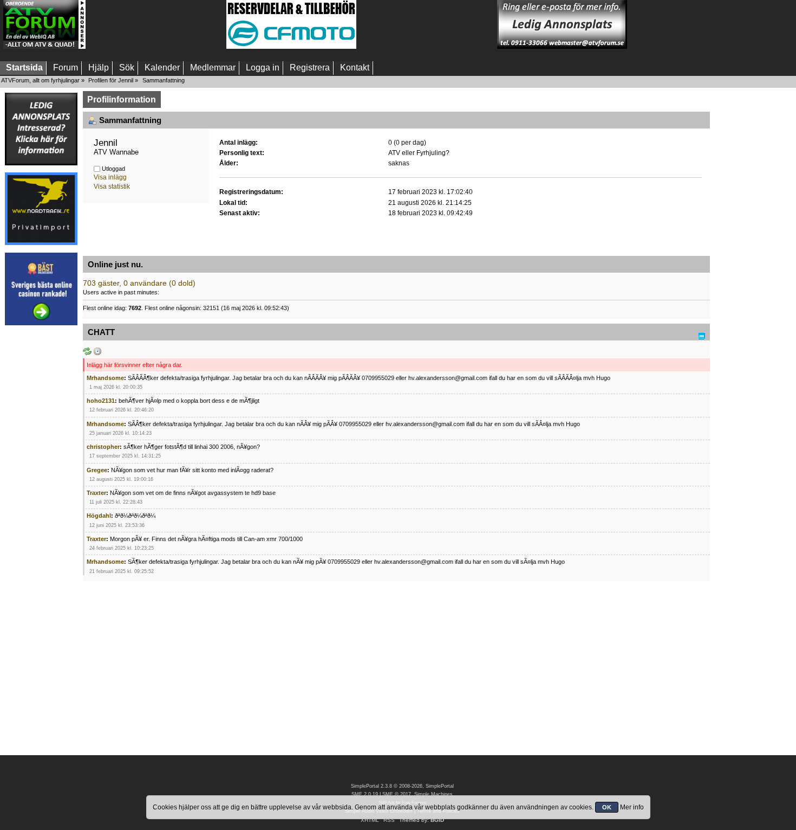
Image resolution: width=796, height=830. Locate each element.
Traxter (96, 493)
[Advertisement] (156, 24)
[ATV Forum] (44, 46)
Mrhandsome (105, 378)
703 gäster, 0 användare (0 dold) (139, 283)
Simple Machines (433, 794)
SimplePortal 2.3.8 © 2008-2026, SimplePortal (402, 786)
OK (606, 807)
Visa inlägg (110, 177)
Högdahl (99, 515)
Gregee (97, 470)
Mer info (632, 807)
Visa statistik (112, 186)
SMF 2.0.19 (364, 794)
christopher (103, 446)
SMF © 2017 (396, 794)
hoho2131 (101, 400)
